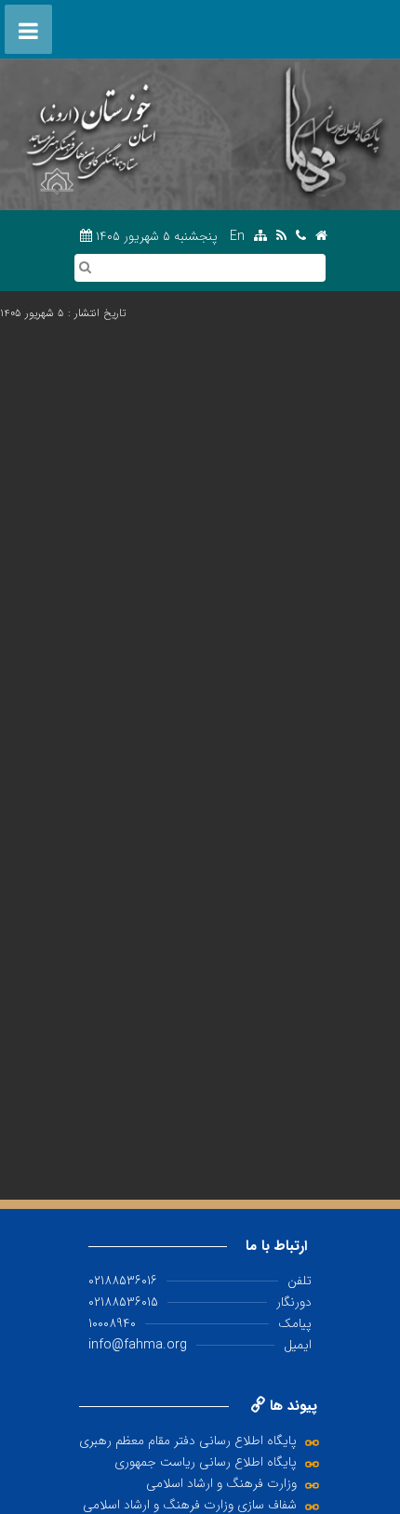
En (237, 236)
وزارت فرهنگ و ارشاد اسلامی (221, 1483)
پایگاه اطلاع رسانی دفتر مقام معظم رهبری (188, 1440)
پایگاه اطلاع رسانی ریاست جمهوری (205, 1462)
